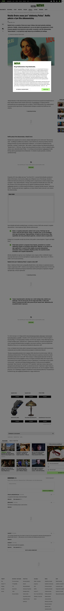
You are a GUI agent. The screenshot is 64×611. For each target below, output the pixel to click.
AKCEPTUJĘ (45, 89)
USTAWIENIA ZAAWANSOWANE (22, 89)
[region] (32, 76)
